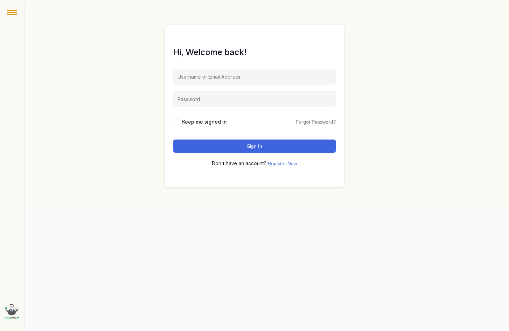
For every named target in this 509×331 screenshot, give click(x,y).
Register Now (282, 163)
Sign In (254, 146)
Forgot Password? (316, 122)
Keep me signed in (204, 122)
